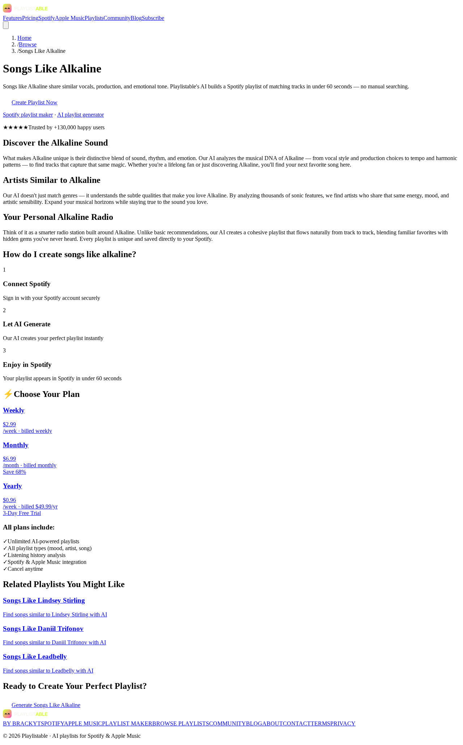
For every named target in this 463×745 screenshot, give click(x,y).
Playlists (94, 18)
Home (24, 38)
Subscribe (153, 18)
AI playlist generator (80, 115)
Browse (28, 44)
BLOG (254, 723)
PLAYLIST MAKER (127, 723)
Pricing (30, 18)
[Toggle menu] (6, 25)
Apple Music (70, 18)
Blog (136, 18)
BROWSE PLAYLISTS (180, 723)
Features (12, 18)
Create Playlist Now (35, 102)
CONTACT (297, 723)
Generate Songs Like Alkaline (46, 705)
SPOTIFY (52, 723)
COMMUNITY (227, 723)
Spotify (46, 18)
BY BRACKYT (22, 723)
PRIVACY (343, 723)
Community (117, 18)
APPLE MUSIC (83, 723)
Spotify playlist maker (28, 115)
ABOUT (272, 723)
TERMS (320, 723)
